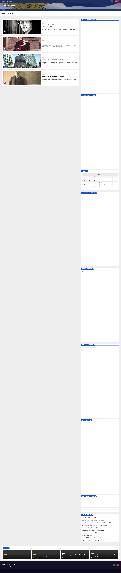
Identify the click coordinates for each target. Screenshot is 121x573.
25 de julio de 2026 (8, 557)
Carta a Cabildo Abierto (86, 527)
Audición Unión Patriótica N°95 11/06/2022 (52, 59)
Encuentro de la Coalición (86, 540)
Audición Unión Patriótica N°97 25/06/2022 (52, 25)
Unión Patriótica (8, 5)
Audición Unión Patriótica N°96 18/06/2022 (52, 42)
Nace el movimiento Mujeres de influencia (89, 520)
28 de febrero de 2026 (38, 557)
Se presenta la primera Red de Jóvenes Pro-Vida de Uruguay (92, 522)
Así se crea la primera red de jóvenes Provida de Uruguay (92, 525)
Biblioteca (20, 10)
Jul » (85, 189)
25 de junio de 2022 (45, 26)
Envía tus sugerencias (41, 10)
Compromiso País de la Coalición (87, 537)
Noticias (43, 57)
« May (83, 189)
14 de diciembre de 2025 (96, 557)
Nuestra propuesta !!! (11, 10)
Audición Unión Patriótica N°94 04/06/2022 (53, 76)
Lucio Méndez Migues (85, 532)
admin (52, 26)
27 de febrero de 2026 (67, 557)
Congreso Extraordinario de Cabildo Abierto (89, 530)
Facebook (27, 10)
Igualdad (83, 535)
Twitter (33, 10)
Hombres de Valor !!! (85, 517)
